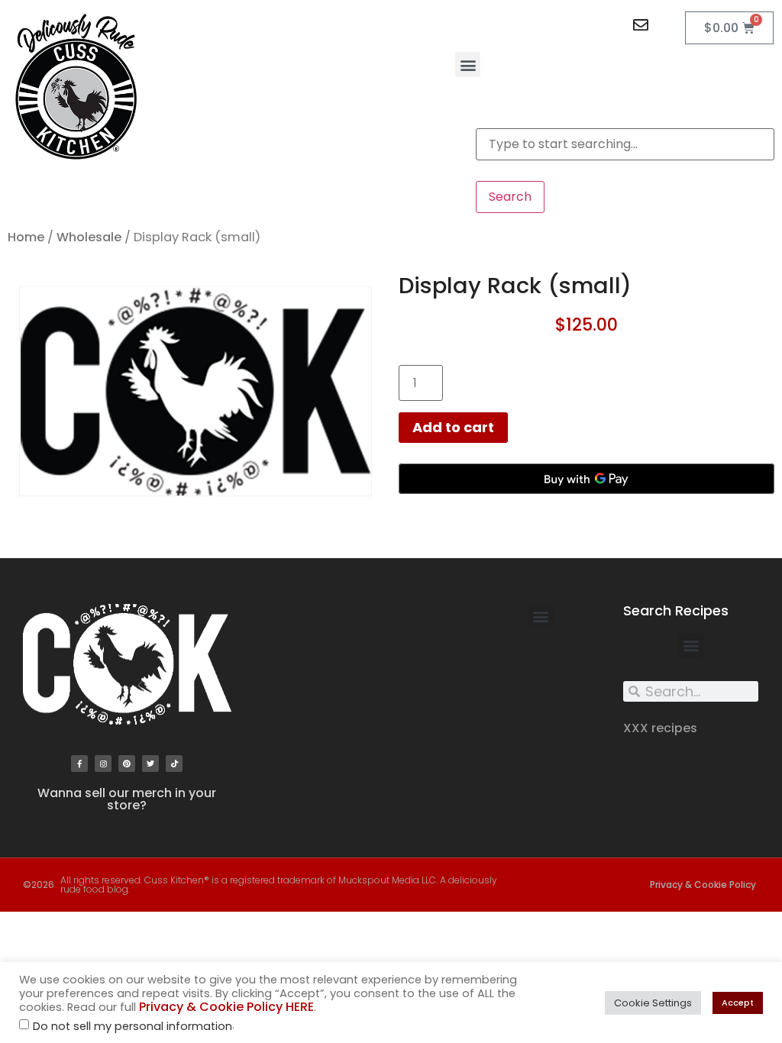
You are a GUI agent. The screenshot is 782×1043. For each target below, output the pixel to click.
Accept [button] (738, 1002)
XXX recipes (660, 728)
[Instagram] (103, 763)
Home (26, 237)
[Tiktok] (174, 763)
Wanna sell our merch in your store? (126, 799)
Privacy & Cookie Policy (703, 884)
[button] (467, 64)
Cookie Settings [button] (653, 1003)
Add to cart (453, 427)
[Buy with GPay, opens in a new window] (586, 478)
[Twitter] (150, 763)
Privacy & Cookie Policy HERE (226, 1007)
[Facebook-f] (79, 763)
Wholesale (89, 237)
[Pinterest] (126, 763)
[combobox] (625, 144)
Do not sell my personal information (132, 1026)
